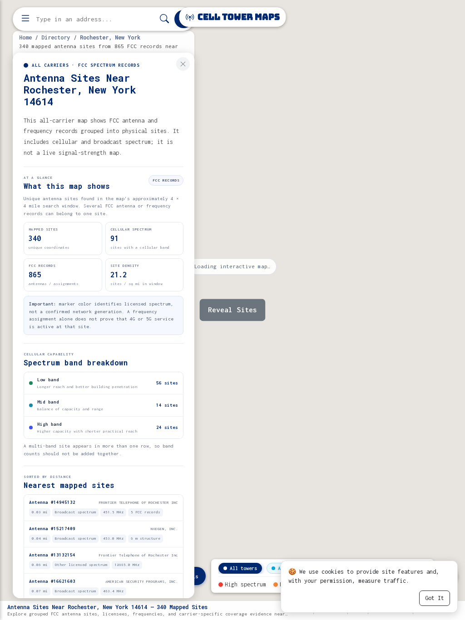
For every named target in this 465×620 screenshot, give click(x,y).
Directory (55, 37)
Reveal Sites (232, 310)
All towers (243, 568)
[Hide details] (183, 64)
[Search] (164, 19)
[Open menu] (25, 19)
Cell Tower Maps (238, 17)
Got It (434, 598)
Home (25, 37)
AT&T (283, 568)
